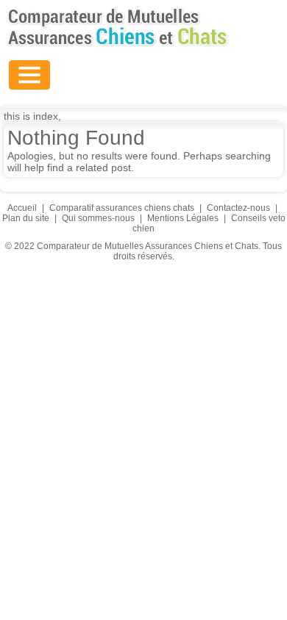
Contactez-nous (238, 208)
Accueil (22, 208)
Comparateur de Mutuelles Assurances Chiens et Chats (118, 27)
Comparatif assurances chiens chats (121, 208)
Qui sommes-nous (98, 218)
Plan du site (25, 218)
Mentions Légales (183, 218)
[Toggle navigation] (29, 75)
